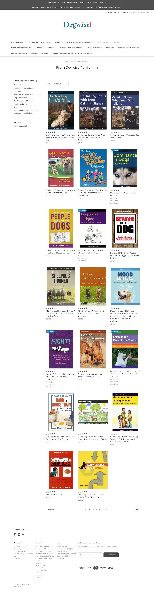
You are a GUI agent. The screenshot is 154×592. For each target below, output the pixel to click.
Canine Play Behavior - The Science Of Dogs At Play (90, 375)
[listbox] (60, 83)
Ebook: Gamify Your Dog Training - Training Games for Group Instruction (92, 192)
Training (17, 107)
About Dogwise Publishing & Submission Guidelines (25, 111)
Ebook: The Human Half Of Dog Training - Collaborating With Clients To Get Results (124, 439)
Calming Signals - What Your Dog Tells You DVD (124, 136)
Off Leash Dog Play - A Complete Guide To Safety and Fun (60, 191)
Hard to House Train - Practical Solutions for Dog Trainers (59, 438)
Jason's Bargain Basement (128, 48)
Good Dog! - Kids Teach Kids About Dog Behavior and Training (93, 438)
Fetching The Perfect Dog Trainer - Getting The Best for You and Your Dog (125, 373)
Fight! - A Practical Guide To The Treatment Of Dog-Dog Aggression (60, 376)
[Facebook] (15, 534)
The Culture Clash (54, 494)
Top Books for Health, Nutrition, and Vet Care (73, 42)
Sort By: (50, 83)
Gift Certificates (121, 12)
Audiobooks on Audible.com (25, 88)
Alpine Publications (22, 85)
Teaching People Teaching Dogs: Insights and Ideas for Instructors (60, 251)
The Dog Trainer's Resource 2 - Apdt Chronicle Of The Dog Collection (91, 313)
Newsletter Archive (39, 53)
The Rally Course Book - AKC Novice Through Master (90, 495)
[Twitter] (23, 534)
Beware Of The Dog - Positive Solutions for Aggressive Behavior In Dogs (125, 255)
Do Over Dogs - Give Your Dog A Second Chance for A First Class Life (60, 137)
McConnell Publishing (21, 48)
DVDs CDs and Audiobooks (71, 48)
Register (141, 12)
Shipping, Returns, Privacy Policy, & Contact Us (72, 53)
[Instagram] (19, 534)
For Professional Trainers (24, 101)
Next (136, 510)
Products (110, 48)
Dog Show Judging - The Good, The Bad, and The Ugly (91, 251)
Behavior (17, 91)
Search (109, 12)
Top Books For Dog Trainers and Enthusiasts (30, 42)
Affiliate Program (19, 53)
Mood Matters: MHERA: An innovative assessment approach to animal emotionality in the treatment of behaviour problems (124, 316)
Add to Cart (61, 112)
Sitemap (17, 558)
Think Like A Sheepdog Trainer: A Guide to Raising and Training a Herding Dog (60, 313)
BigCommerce (26, 584)
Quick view (61, 108)
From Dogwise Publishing (108, 42)
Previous (51, 510)
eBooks (51, 48)
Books (39, 48)
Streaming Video (95, 48)
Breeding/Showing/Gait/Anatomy (27, 94)
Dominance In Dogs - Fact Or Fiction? (123, 194)
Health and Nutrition (22, 104)
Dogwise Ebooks (20, 98)
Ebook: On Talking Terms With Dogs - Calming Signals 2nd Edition (91, 137)
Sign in (133, 12)
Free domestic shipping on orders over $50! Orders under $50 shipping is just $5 (77, 2)
